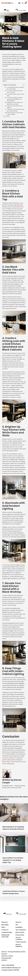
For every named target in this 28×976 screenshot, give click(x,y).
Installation (19, 927)
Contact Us (4, 930)
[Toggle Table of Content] (22, 85)
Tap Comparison (21, 930)
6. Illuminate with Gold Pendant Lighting (15, 106)
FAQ (17, 925)
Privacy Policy (20, 935)
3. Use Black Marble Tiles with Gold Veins (15, 95)
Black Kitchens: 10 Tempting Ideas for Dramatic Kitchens (13, 828)
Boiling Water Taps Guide (5, 936)
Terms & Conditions (19, 938)
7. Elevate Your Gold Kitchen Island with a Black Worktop (15, 110)
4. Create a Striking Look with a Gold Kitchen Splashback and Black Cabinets (15, 99)
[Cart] (25, 3)
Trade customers (21, 942)
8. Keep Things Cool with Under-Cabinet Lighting (15, 113)
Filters (3, 927)
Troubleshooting (6, 932)
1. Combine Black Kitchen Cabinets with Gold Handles (15, 88)
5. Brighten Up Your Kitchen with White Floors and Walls (15, 103)
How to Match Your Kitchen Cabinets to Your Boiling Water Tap (13, 860)
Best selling (4, 925)
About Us (18, 922)
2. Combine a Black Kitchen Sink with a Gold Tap (15, 91)
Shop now (4, 922)
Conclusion (7, 116)
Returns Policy (20, 932)
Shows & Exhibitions (19, 945)
